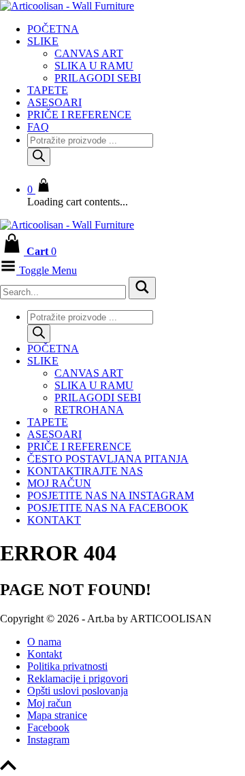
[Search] (38, 157)
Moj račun (59, 483)
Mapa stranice (57, 715)
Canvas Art (88, 53)
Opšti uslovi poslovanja (77, 690)
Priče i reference (79, 114)
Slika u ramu (93, 65)
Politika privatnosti (67, 666)
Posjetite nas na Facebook (108, 507)
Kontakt (54, 520)
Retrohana (89, 410)
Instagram (48, 739)
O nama (44, 641)
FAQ (38, 127)
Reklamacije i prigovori (77, 678)
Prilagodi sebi (97, 78)
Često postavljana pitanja (108, 459)
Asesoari (54, 102)
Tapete (47, 90)
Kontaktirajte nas (85, 471)
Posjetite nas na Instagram (110, 495)
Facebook (48, 727)
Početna (53, 29)
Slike (43, 41)
